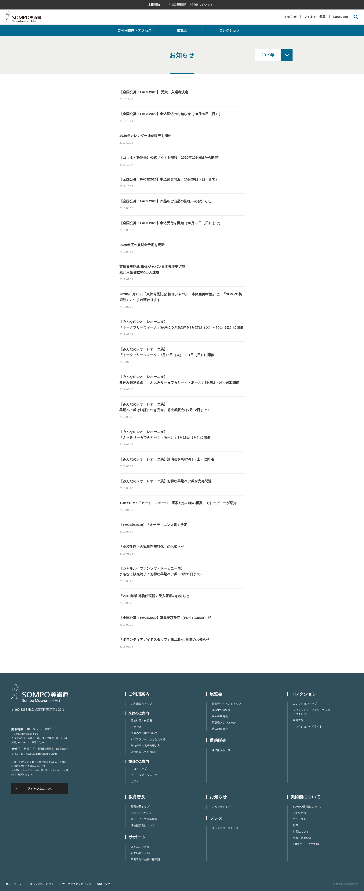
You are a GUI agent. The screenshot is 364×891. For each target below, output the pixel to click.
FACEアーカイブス (304, 844)
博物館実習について (143, 825)
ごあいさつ (299, 812)
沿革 (295, 825)
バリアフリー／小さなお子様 (148, 739)
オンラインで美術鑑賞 (144, 819)
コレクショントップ (305, 703)
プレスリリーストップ (225, 828)
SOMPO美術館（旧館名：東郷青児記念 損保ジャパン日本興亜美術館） (23, 17)
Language (340, 16)
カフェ (135, 781)
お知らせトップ (221, 806)
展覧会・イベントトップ (226, 703)
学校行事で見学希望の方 (145, 745)
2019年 (268, 55)
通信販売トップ (221, 750)
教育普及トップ (140, 806)
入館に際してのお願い (144, 751)
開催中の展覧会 (221, 709)
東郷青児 (298, 720)
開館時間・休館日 (141, 720)
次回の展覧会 (220, 716)
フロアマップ (139, 768)
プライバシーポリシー (43, 883)
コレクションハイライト (307, 726)
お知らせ (290, 16)
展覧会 (182, 30)
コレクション (229, 30)
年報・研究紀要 (302, 837)
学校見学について (141, 812)
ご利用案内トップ (141, 703)
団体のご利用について (144, 733)
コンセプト (299, 819)
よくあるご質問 (315, 16)
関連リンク (103, 883)
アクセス (136, 726)
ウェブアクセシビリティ (76, 883)
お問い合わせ (139, 853)
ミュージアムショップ (144, 775)
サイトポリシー (15, 883)
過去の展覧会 (220, 728)
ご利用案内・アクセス (135, 30)
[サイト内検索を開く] (356, 17)
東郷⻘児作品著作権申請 (145, 859)
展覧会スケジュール (224, 722)
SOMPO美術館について (307, 806)
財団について (301, 831)
